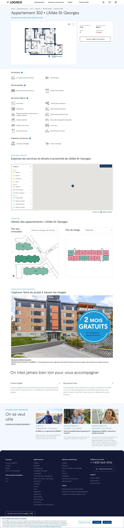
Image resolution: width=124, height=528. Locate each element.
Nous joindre (94, 480)
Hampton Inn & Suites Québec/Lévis (73, 494)
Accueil (13, 8)
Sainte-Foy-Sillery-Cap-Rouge (43, 478)
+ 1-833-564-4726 (101, 462)
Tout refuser (97, 522)
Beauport (37, 465)
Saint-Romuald (38, 499)
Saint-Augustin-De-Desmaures (44, 504)
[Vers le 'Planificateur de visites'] (116, 2)
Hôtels (70, 2)
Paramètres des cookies (84, 522)
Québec (36, 463)
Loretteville (37, 473)
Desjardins (37, 8)
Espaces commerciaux (56, 2)
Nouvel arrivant (95, 483)
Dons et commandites (13, 471)
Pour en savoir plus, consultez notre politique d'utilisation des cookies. (45, 526)
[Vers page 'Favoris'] (110, 2)
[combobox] (44, 230)
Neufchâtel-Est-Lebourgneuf (43, 476)
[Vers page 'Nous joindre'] (104, 2)
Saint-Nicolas (38, 497)
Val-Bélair (37, 484)
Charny (64, 473)
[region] (62, 522)
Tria (7, 481)
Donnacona (37, 502)
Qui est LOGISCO (11, 463)
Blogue (8, 468)
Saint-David (37, 494)
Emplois (8, 465)
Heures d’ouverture (105, 469)
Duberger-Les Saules (40, 471)
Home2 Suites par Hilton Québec (72, 489)
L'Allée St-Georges (47, 8)
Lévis (31, 8)
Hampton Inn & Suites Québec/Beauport (75, 491)
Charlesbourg (38, 468)
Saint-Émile (37, 481)
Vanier (36, 486)
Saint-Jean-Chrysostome (70, 478)
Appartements (39, 2)
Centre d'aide (84, 2)
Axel (7, 478)
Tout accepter (107, 522)
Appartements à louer (22, 8)
